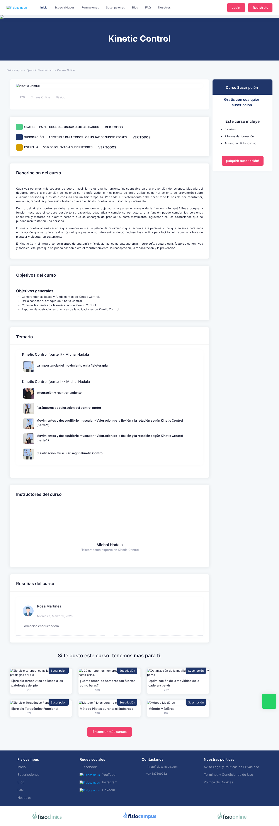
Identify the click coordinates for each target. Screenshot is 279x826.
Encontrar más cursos (109, 732)
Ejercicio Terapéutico (40, 70)
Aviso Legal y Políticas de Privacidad (231, 767)
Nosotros (24, 798)
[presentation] (4, 30)
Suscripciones (28, 775)
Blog (20, 782)
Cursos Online (66, 70)
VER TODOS (114, 127)
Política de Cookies (218, 782)
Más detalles (40, 673)
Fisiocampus (15, 70)
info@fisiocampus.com (162, 766)
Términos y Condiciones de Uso (228, 775)
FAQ (20, 790)
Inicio (21, 767)
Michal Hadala (110, 544)
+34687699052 (156, 773)
